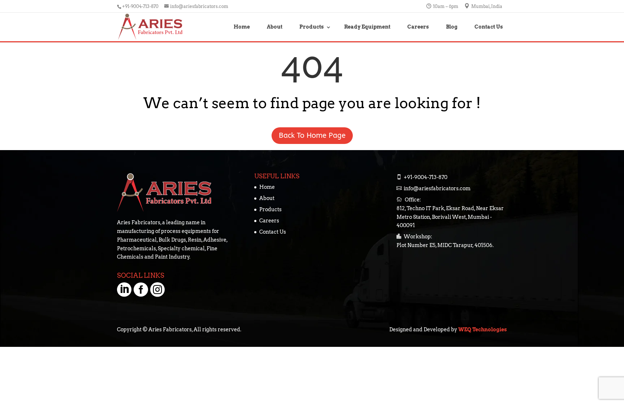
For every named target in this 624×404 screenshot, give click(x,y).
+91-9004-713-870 (141, 6)
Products (311, 27)
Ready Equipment (367, 27)
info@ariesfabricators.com (437, 188)
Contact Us (488, 27)
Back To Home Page (409, 135)
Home (242, 27)
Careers (418, 27)
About (274, 27)
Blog (452, 27)
